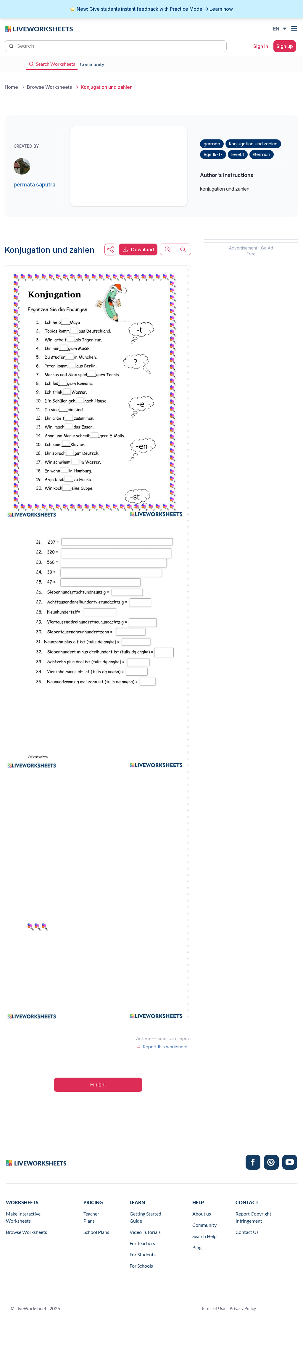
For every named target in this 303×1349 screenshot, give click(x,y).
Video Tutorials (145, 1232)
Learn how (221, 9)
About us (201, 1213)
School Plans (96, 1232)
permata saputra (34, 184)
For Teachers (142, 1243)
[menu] (294, 28)
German (261, 154)
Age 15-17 (213, 154)
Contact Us (247, 1232)
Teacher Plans (91, 1217)
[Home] (39, 28)
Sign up (284, 46)
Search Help (204, 1236)
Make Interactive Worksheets (23, 1217)
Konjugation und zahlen (253, 144)
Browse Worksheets (26, 1232)
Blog (197, 1247)
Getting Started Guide (145, 1217)
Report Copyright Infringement (253, 1217)
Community (204, 1225)
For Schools (141, 1265)
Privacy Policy (243, 1308)
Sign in (260, 46)
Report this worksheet (165, 1046)
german (212, 144)
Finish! (98, 1084)
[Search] (12, 45)
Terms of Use (213, 1308)
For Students (143, 1254)
